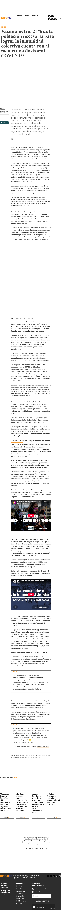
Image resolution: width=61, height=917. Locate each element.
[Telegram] (49, 16)
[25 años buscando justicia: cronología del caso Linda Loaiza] (54, 787)
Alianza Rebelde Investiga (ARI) (4, 110)
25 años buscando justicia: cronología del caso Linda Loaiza (53, 799)
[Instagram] (55, 19)
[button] (59, 18)
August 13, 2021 (43, 747)
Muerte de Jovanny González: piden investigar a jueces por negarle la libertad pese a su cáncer (5, 802)
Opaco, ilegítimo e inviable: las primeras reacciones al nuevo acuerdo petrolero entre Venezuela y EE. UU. (38, 803)
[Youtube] (52, 16)
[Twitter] (52, 19)
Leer (6, 817)
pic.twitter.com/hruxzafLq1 (23, 742)
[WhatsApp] (4, 116)
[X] (1, 119)
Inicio (3, 27)
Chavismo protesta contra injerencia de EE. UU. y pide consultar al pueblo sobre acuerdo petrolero (22, 802)
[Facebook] (49, 19)
